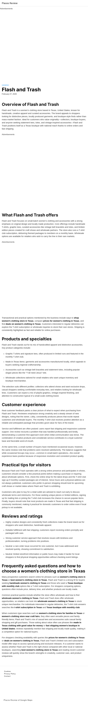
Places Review (10, 3)
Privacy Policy (10, 674)
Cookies (7, 671)
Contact (7, 676)
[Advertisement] (44, 44)
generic (5, 85)
